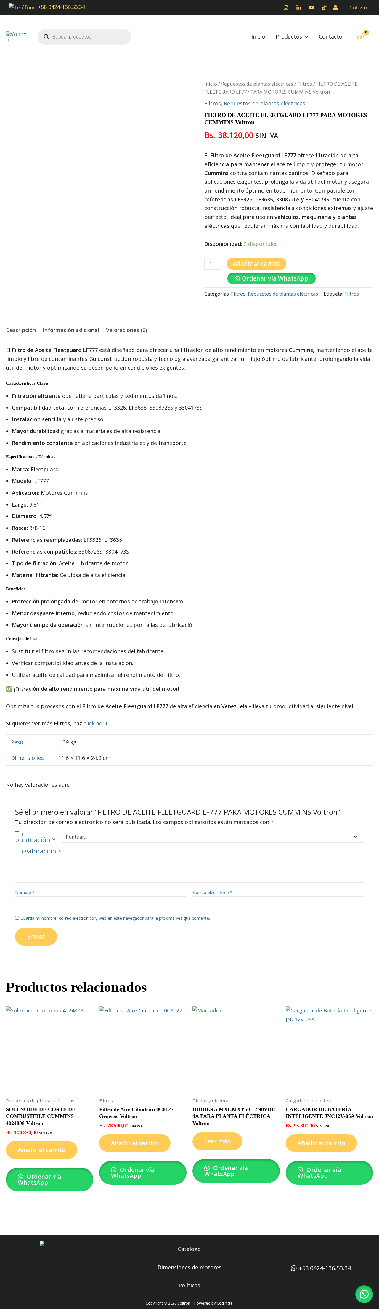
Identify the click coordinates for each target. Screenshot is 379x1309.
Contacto (330, 36)
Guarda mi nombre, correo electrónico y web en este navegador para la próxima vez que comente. (115, 918)
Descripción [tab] (21, 330)
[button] (305, 36)
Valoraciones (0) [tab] (126, 330)
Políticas (189, 1285)
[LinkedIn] (298, 7)
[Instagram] (286, 7)
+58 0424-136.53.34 (60, 6)
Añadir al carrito (256, 263)
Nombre (25, 892)
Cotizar (358, 7)
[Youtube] (311, 7)
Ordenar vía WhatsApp (275, 278)
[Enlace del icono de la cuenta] (335, 7)
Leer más (217, 1141)
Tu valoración (38, 851)
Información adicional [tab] (71, 330)
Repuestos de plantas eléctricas (257, 83)
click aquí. (95, 723)
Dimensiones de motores (189, 1267)
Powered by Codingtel (214, 1303)
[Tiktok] (324, 7)
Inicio (258, 36)
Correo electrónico (212, 892)
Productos (289, 36)
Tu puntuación (35, 837)
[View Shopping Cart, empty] (360, 36)
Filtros (304, 83)
